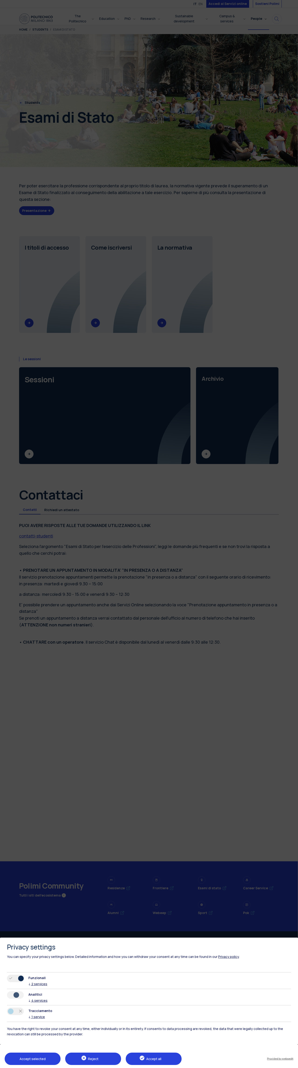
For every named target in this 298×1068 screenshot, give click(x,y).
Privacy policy (228, 956)
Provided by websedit (280, 1058)
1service (36, 1017)
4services (37, 1000)
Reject (93, 1059)
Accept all (153, 1059)
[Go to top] (291, 1062)
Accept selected (33, 1059)
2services (37, 984)
